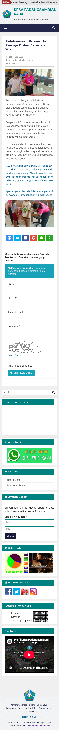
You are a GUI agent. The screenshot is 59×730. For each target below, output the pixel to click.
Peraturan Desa (16, 485)
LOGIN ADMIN (29, 716)
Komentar (14, 326)
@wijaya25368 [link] (14, 165)
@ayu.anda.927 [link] (32, 165)
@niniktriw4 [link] (36, 173)
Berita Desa (13, 479)
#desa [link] (34, 191)
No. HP (12, 298)
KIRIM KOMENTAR (22, 372)
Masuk (10, 536)
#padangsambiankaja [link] (18, 191)
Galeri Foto (14, 548)
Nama (12, 284)
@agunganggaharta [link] (28, 180)
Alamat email (15, 312)
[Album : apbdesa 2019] (17, 563)
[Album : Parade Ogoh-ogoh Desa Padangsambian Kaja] (41, 563)
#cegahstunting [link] (30, 194)
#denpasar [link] (45, 191)
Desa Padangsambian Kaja (38, 725)
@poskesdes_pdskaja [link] (26, 169)
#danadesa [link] (46, 194)
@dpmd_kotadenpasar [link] (34, 176)
